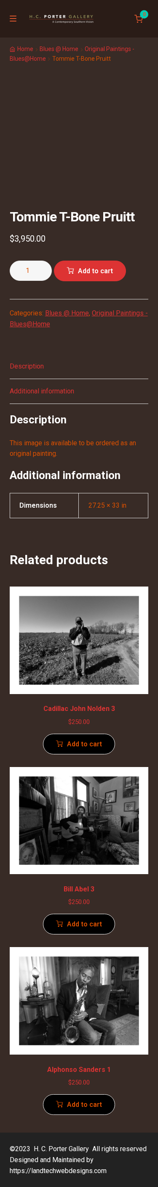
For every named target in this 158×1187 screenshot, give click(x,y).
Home (25, 49)
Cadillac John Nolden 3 (79, 709)
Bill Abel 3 (79, 889)
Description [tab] (27, 366)
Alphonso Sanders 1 (79, 1070)
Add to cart (95, 271)
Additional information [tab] (42, 391)
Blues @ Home (59, 49)
